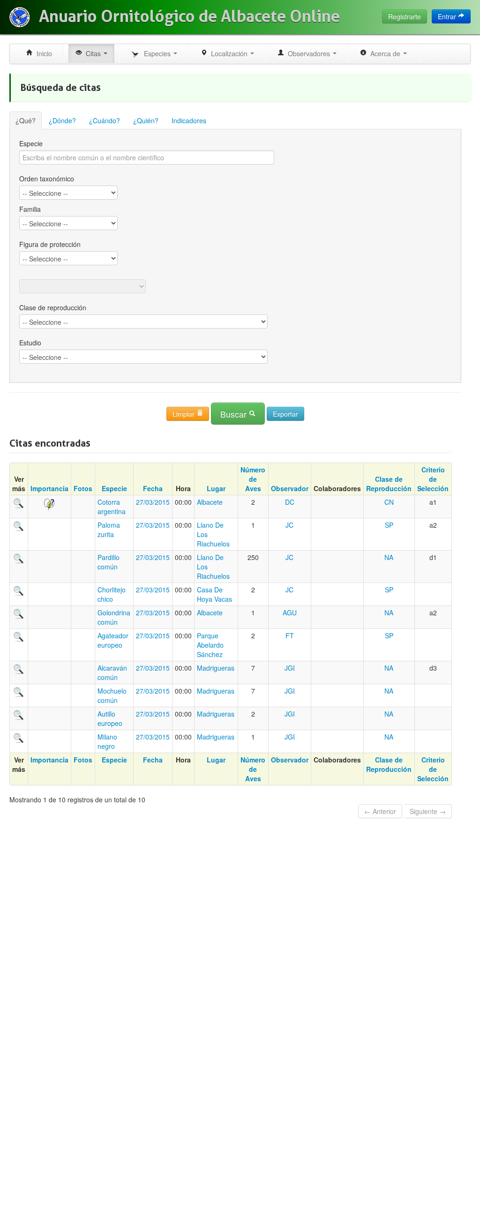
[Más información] (18, 502)
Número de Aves (252, 479)
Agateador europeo (113, 640)
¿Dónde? (62, 120)
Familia (30, 209)
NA (388, 557)
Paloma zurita (109, 529)
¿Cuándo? (104, 120)
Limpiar (184, 413)
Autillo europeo (110, 718)
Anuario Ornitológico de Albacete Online (189, 16)
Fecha (153, 488)
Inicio (42, 53)
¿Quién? (145, 120)
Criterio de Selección (433, 479)
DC (289, 502)
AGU (290, 612)
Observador (289, 488)
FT (289, 635)
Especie (31, 143)
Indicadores (189, 120)
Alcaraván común (112, 672)
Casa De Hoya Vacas (214, 594)
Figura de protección (50, 244)
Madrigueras (215, 668)
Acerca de (384, 53)
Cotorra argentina (112, 506)
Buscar (234, 414)
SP (389, 525)
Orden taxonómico (46, 178)
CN (389, 502)
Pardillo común (109, 562)
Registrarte (404, 16)
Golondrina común (114, 617)
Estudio (30, 342)
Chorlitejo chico (112, 594)
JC (289, 525)
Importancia (49, 488)
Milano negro (107, 741)
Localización (228, 53)
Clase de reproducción (52, 307)
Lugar (216, 488)
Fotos (83, 488)
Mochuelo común (112, 695)
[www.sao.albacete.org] (19, 17)
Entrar (448, 16)
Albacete (210, 502)
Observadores (308, 53)
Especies (156, 53)
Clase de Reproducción (389, 483)
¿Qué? (25, 120)
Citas (92, 53)
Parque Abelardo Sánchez (210, 645)
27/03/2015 (153, 502)
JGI (290, 668)
